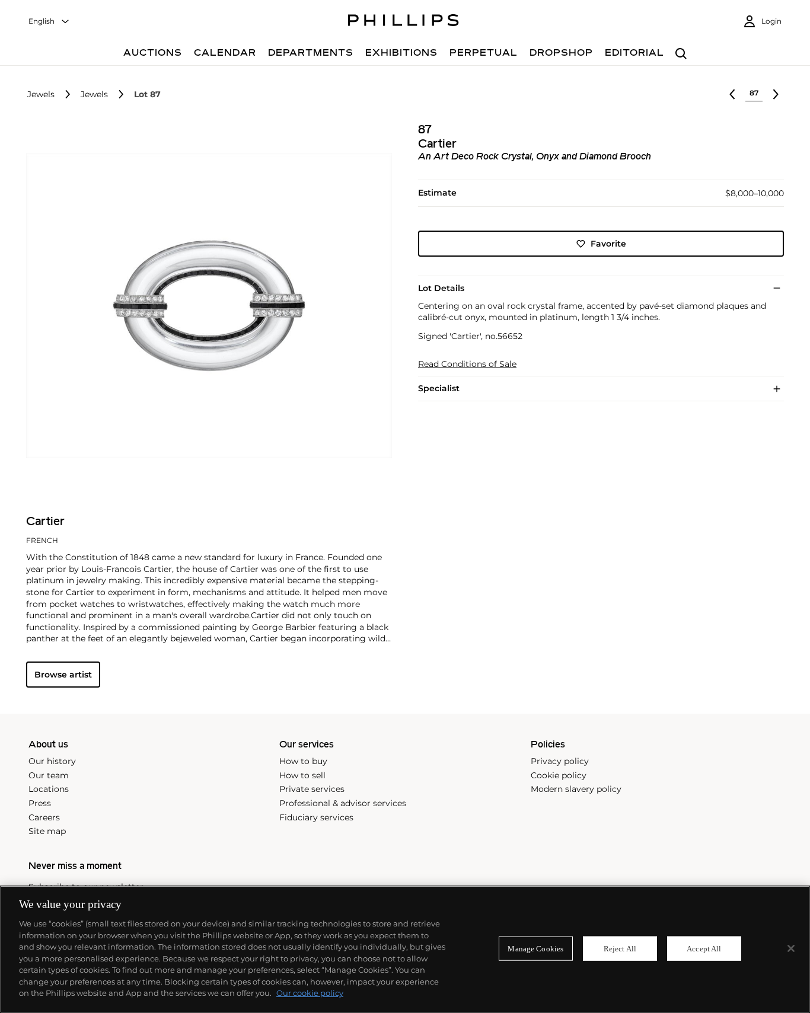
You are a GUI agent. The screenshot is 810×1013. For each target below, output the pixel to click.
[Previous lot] (732, 94)
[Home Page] (403, 22)
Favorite (608, 243)
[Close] (791, 948)
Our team (48, 775)
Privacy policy (560, 761)
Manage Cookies (535, 948)
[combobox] (49, 22)
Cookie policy (558, 775)
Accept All (704, 948)
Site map (47, 831)
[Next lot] (775, 94)
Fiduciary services (316, 817)
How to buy (303, 761)
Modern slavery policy (576, 789)
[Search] (681, 54)
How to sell (302, 775)
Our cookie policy (309, 993)
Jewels (41, 95)
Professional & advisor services (342, 803)
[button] (205, 306)
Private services (312, 789)
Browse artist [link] (63, 674)
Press (39, 803)
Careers (44, 817)
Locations (48, 789)
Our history (52, 761)
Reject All (620, 948)
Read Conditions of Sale (467, 364)
